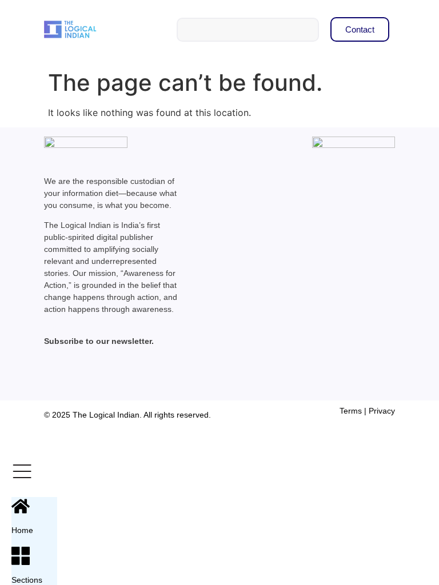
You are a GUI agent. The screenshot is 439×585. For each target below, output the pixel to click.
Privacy (382, 410)
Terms (351, 410)
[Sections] (20, 556)
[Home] (20, 506)
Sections (26, 579)
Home (22, 530)
